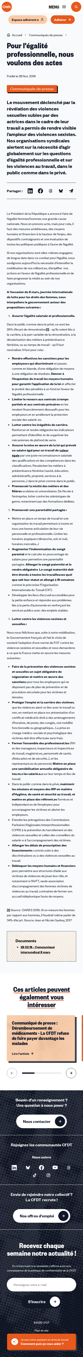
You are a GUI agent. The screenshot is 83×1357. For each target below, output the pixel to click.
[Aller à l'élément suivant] (71, 1073)
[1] (47, 329)
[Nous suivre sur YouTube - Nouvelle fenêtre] (55, 1167)
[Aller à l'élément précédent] (12, 1073)
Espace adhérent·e (25, 19)
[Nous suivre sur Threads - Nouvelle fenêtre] (68, 1167)
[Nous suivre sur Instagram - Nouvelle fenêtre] (48, 1175)
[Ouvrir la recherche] (76, 7)
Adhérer (60, 19)
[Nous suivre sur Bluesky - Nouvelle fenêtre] (27, 1167)
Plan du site (42, 1330)
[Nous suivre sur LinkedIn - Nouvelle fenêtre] (14, 1167)
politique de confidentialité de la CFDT (53, 1270)
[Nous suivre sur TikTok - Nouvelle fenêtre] (34, 1175)
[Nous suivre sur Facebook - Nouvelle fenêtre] (41, 1167)
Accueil (17, 35)
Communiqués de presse (46, 35)
